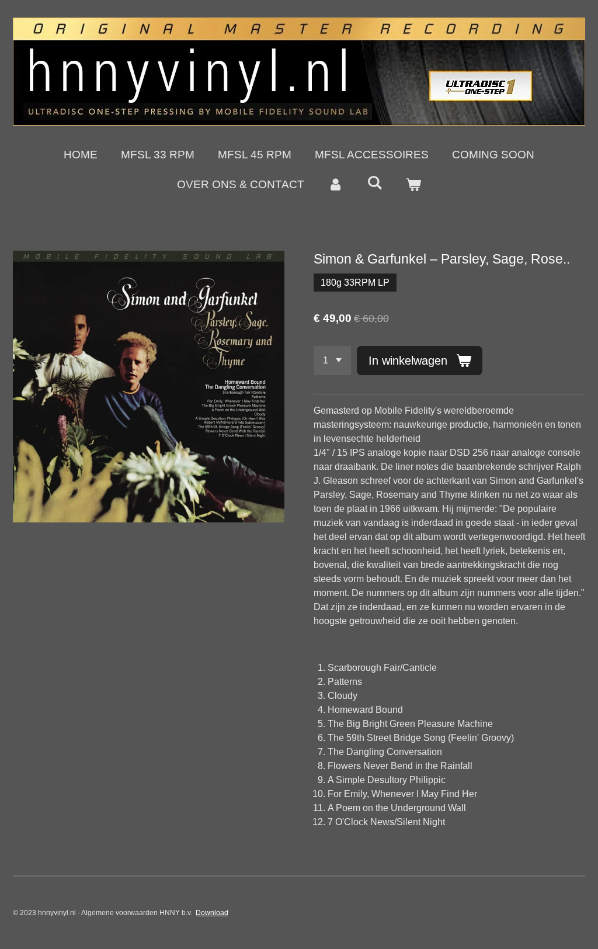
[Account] (335, 185)
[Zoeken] (374, 183)
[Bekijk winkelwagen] (413, 185)
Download (212, 913)
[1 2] (332, 360)
